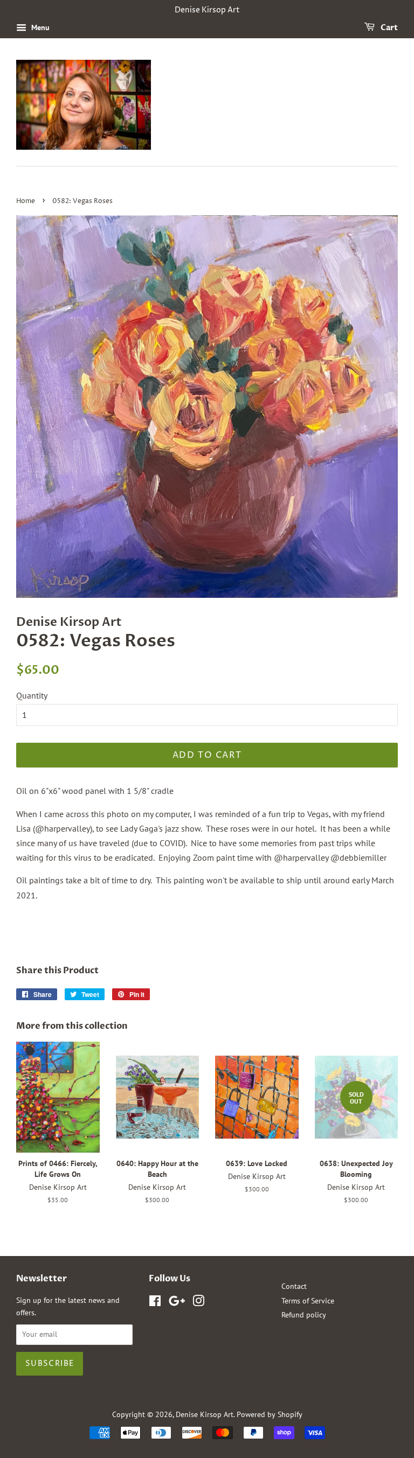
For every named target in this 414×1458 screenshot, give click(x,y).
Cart (388, 28)
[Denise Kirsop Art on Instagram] (198, 1303)
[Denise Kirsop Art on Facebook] (155, 1303)
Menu (39, 27)
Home (25, 201)
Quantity (31, 695)
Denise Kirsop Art (204, 1414)
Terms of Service (307, 1301)
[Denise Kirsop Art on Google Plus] (177, 1303)
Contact (294, 1286)
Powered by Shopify (269, 1414)
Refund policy (303, 1315)
